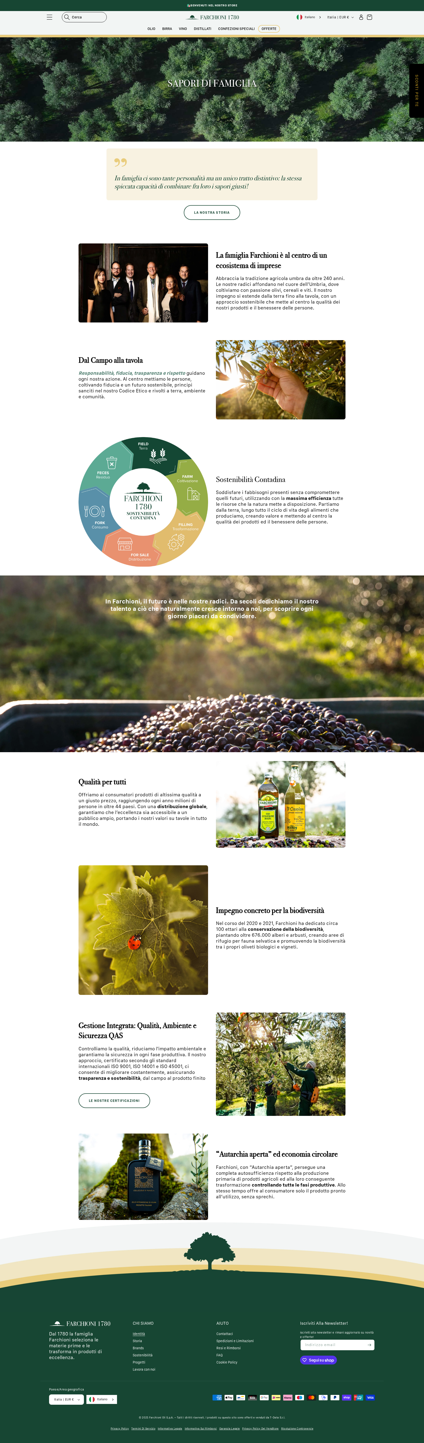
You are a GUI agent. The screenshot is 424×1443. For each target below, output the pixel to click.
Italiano (310, 17)
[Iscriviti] (369, 1345)
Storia (137, 1341)
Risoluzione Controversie (297, 1428)
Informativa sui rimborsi (201, 1428)
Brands (138, 1348)
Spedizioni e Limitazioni (235, 1341)
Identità (139, 1334)
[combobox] (309, 17)
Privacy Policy (120, 1428)
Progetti (139, 1362)
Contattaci (224, 1334)
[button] (50, 17)
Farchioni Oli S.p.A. (161, 1417)
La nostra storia (212, 212)
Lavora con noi (144, 1369)
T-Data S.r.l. (277, 1417)
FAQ (219, 1355)
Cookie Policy (226, 1362)
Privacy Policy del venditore (260, 1428)
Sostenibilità (143, 1355)
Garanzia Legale (229, 1428)
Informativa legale (170, 1428)
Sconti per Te (416, 91)
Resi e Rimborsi (228, 1348)
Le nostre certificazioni (114, 1101)
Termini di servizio (143, 1428)
